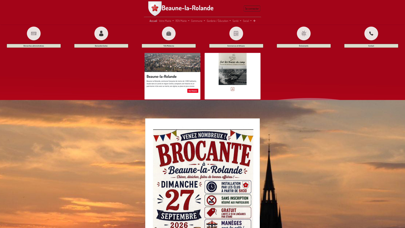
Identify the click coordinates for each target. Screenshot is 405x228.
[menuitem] (153, 21)
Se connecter (252, 8)
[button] (254, 21)
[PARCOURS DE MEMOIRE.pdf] (233, 89)
